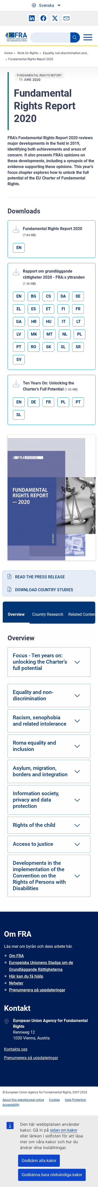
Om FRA (16, 955)
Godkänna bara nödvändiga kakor (52, 1175)
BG (33, 296)
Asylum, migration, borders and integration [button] (40, 771)
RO (33, 346)
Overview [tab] (16, 614)
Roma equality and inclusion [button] (34, 746)
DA (63, 296)
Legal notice (36, 1100)
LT (78, 321)
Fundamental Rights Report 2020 (30, 59)
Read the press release (40, 577)
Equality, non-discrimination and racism (70, 53)
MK (34, 334)
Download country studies (44, 589)
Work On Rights (27, 53)
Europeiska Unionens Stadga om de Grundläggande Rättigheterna (41, 966)
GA (19, 321)
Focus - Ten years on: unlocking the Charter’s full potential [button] (40, 661)
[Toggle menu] (87, 37)
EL (19, 308)
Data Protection (75, 1100)
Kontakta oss (15, 1049)
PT (18, 346)
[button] (31, 18)
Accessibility (11, 1105)
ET (48, 308)
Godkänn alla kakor (39, 1160)
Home (8, 53)
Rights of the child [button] (34, 825)
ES (33, 308)
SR (78, 346)
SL (63, 346)
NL (64, 334)
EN (18, 247)
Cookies (54, 1100)
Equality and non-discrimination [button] (33, 695)
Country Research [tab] (47, 614)
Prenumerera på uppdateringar (37, 990)
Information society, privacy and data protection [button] (36, 799)
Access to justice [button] (33, 844)
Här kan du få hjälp (26, 976)
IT (64, 321)
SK (48, 346)
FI (63, 308)
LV (19, 334)
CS (48, 296)
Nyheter (16, 983)
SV (18, 359)
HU (49, 321)
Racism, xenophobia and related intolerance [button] (39, 720)
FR (78, 308)
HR (33, 321)
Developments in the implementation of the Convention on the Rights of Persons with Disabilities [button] (39, 875)
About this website (15, 1100)
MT (49, 334)
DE (78, 296)
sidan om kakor (63, 1130)
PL (79, 334)
